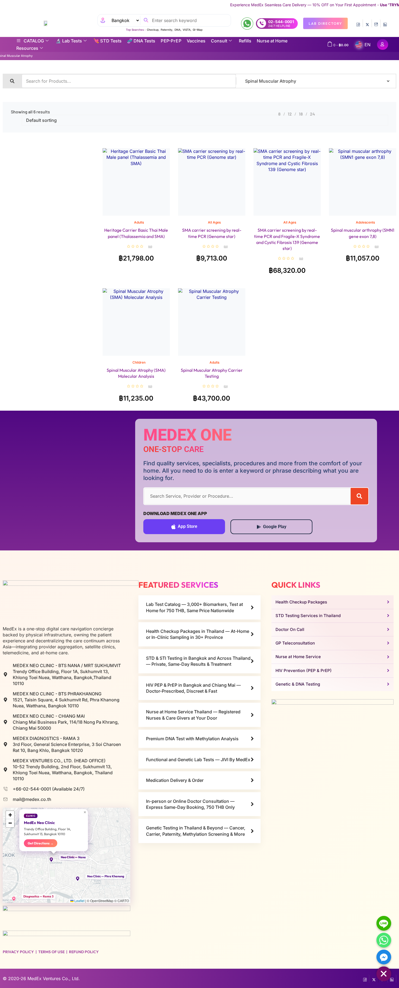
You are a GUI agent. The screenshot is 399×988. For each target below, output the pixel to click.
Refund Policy (84, 951)
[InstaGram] (376, 23)
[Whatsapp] (383, 940)
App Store (187, 526)
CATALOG (34, 41)
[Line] (383, 923)
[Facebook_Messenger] (383, 957)
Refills (245, 41)
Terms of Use (51, 951)
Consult (219, 41)
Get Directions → (40, 843)
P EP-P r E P (171, 41)
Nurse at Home (272, 41)
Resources (27, 48)
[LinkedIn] (385, 23)
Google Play (274, 526)
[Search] (359, 496)
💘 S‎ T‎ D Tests (108, 41)
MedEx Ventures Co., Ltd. (53, 978)
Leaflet (79, 900)
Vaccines (196, 41)
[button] (54, 859)
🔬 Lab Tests (69, 41)
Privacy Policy (18, 951)
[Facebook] (358, 23)
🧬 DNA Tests (141, 41)
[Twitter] (367, 23)
